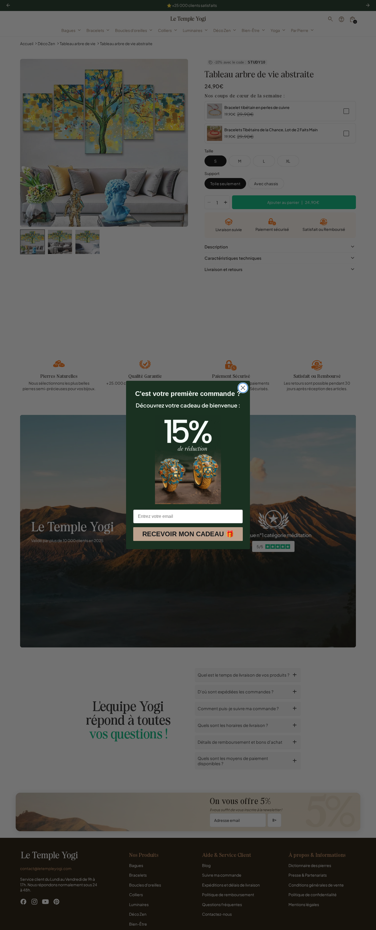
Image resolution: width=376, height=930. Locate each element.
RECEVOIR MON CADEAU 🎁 (188, 534)
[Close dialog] (243, 388)
